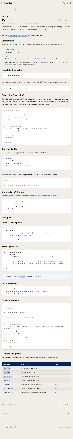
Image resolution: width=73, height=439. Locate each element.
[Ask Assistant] (68, 158)
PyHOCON (9, 153)
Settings (46, 62)
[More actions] (70, 3)
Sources (41, 59)
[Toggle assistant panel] (67, 3)
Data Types (12, 276)
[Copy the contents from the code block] (65, 158)
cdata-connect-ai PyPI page (17, 35)
